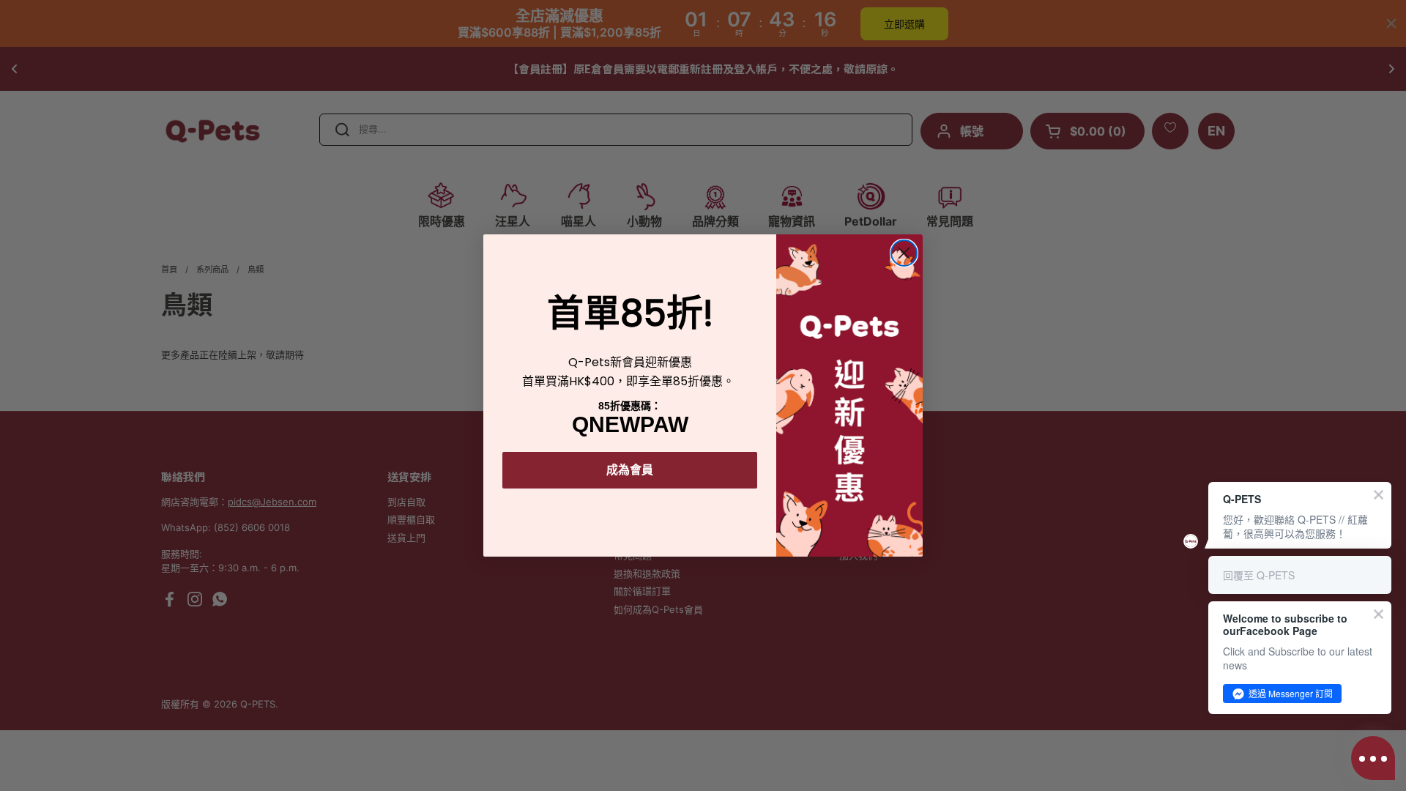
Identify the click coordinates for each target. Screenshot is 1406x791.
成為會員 (629, 470)
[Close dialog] (904, 253)
